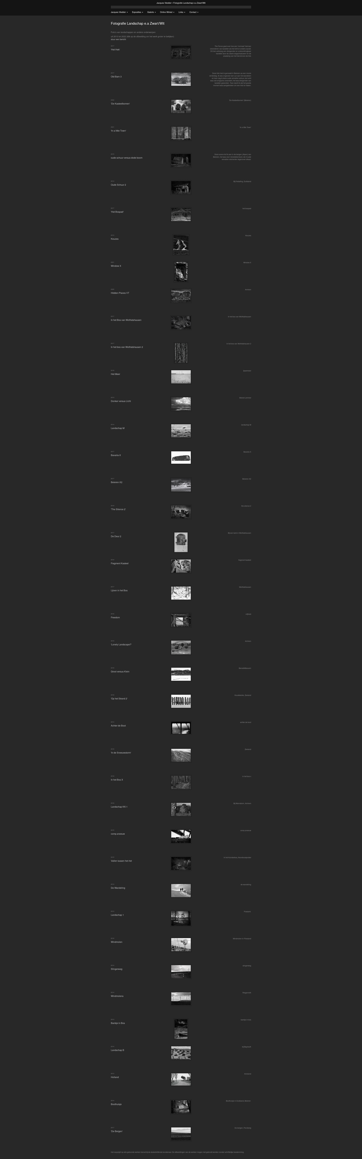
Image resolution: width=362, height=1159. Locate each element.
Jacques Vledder (164, 2)
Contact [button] (193, 12)
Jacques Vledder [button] (118, 12)
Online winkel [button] (166, 12)
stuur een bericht (118, 39)
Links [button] (181, 12)
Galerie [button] (150, 12)
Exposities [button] (137, 12)
